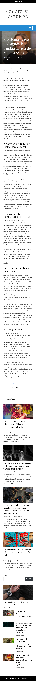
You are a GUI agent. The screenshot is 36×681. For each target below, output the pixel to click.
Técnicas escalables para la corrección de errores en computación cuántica (24, 627)
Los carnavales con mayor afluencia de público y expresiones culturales (14, 424)
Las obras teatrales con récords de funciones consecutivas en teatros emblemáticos (17, 466)
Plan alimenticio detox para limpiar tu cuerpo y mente (23, 613)
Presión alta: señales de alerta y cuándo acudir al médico (16, 603)
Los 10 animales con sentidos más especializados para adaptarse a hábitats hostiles (24, 644)
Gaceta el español (18, 14)
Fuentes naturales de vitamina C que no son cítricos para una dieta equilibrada (24, 660)
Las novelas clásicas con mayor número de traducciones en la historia (17, 552)
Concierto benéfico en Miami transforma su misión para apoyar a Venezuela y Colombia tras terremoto (17, 509)
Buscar (5, 575)
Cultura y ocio (8, 35)
